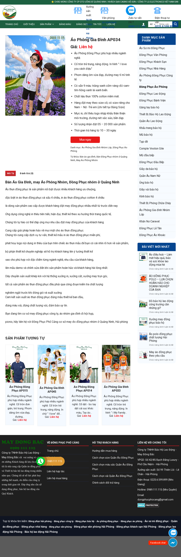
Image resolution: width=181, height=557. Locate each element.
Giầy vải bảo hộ (148, 189)
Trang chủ (11, 24)
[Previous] (5, 386)
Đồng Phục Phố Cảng (45, 321)
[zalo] (172, 532)
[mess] (172, 542)
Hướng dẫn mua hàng (104, 450)
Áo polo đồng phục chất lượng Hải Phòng (160, 337)
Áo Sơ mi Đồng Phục (152, 48)
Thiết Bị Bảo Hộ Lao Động (155, 114)
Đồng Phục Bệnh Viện (152, 100)
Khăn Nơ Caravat (149, 221)
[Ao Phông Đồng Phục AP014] (84, 364)
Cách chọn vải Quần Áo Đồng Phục (112, 476)
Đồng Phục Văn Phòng (153, 55)
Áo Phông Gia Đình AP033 (116, 388)
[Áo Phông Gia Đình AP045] (52, 364)
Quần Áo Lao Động (150, 121)
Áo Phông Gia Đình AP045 (52, 389)
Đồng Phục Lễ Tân (150, 228)
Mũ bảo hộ (146, 134)
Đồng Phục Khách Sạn (153, 61)
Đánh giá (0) (26, 173)
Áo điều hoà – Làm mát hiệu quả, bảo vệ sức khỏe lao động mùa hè (160, 260)
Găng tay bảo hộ (149, 107)
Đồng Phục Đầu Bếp (151, 162)
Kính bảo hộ (146, 196)
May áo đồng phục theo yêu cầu (160, 353)
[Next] (130, 386)
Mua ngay (85, 139)
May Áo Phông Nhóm (87, 160)
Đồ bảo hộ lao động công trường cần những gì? (161, 304)
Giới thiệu (29, 24)
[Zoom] (10, 111)
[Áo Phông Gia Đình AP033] (116, 364)
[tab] (10, 173)
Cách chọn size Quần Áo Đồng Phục (113, 457)
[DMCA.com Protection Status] (148, 505)
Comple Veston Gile (151, 148)
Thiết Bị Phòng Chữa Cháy (155, 203)
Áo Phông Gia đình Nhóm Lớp (154, 212)
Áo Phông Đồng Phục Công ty (156, 78)
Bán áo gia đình (87, 156)
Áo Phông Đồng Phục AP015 (19, 388)
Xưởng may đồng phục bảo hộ (159, 321)
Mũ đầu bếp (146, 155)
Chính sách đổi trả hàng (105, 482)
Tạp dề (143, 141)
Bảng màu (65, 24)
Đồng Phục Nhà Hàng (152, 68)
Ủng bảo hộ (146, 182)
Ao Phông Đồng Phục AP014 (84, 388)
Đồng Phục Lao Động (152, 93)
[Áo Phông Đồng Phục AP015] (19, 364)
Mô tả (10, 173)
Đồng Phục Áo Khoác (152, 235)
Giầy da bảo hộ (148, 169)
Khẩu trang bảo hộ (150, 128)
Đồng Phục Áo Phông (153, 86)
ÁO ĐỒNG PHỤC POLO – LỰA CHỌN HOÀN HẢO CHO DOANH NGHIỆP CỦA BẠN (161, 282)
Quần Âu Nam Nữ (149, 176)
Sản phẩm (45, 24)
